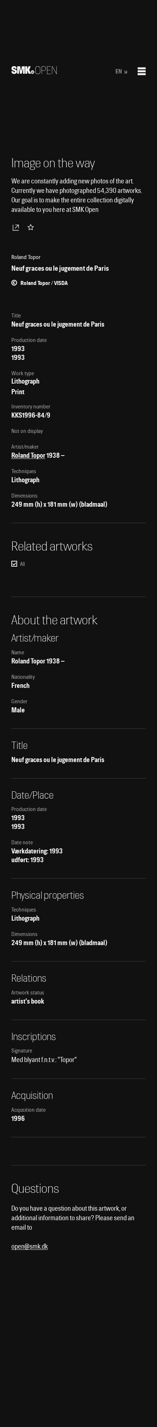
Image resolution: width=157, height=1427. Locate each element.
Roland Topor (28, 455)
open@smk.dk (29, 1246)
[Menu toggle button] (141, 71)
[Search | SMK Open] (34, 72)
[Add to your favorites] (32, 227)
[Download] (17, 227)
